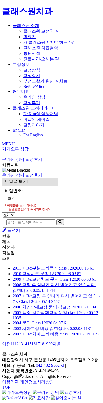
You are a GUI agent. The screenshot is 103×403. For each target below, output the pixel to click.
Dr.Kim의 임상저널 (40, 113)
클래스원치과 (27, 11)
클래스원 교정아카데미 (34, 108)
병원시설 (31, 53)
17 (38, 344)
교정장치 (31, 75)
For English (33, 135)
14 (25, 344)
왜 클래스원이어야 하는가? (48, 42)
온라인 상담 (34, 97)
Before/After (33, 86)
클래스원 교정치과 (40, 31)
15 (29, 344)
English (19, 130)
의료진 (29, 36)
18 (42, 344)
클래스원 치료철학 (40, 48)
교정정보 (21, 64)
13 (21, 344)
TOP (6, 387)
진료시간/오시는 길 (41, 59)
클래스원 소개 (26, 25)
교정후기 (31, 102)
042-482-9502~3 (50, 365)
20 (50, 344)
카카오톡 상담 (15, 149)
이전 (6, 344)
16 (33, 344)
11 (13, 344)
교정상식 (31, 70)
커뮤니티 (21, 91)
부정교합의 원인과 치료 (45, 81)
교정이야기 (33, 125)
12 (17, 344)
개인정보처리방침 (37, 382)
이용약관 (10, 382)
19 (46, 344)
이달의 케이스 (36, 119)
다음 (57, 344)
